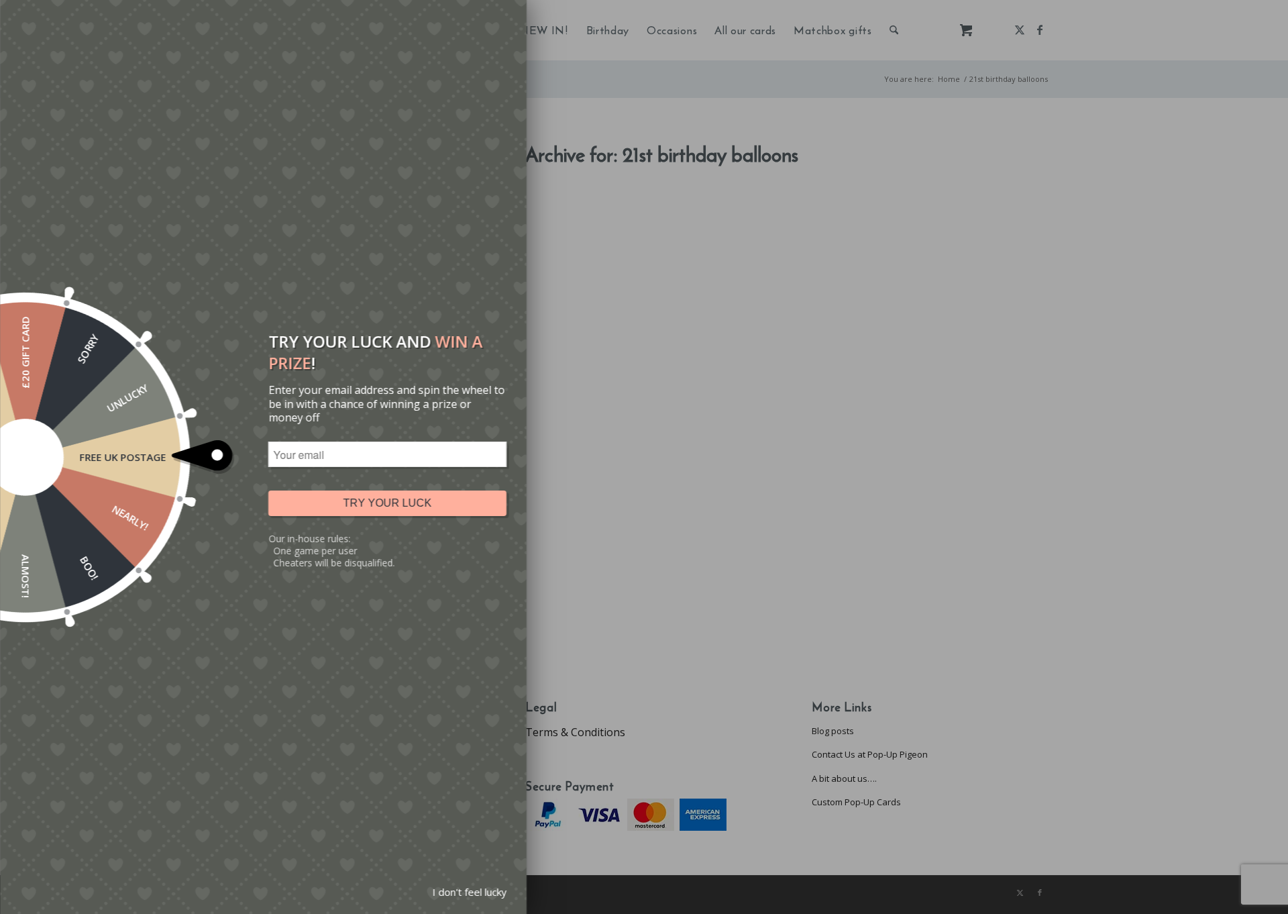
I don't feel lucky (469, 892)
